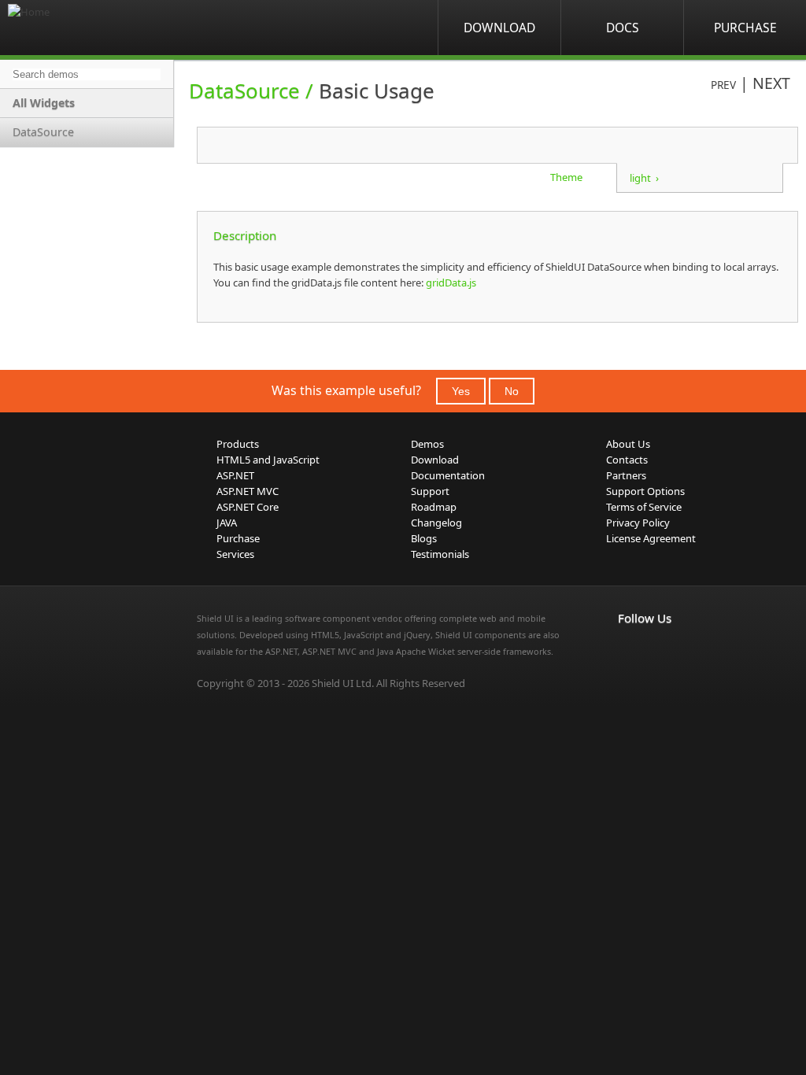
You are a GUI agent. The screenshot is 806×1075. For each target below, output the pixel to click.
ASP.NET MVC (247, 491)
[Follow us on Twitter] (696, 650)
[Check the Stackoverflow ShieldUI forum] (662, 650)
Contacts (627, 460)
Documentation (448, 475)
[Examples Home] (71, 27)
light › (644, 178)
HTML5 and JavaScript (268, 460)
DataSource (43, 131)
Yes (461, 391)
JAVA (226, 522)
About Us (628, 444)
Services (235, 554)
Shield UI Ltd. (343, 683)
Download (499, 27)
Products (237, 444)
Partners (626, 475)
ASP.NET (235, 475)
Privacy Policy (638, 522)
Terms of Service (644, 507)
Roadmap (434, 507)
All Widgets (44, 102)
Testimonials (440, 554)
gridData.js (449, 282)
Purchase (745, 27)
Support (430, 491)
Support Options (645, 491)
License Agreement (651, 538)
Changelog (436, 522)
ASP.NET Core (247, 507)
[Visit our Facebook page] (627, 650)
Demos (427, 444)
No (512, 391)
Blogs (424, 538)
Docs (622, 27)
